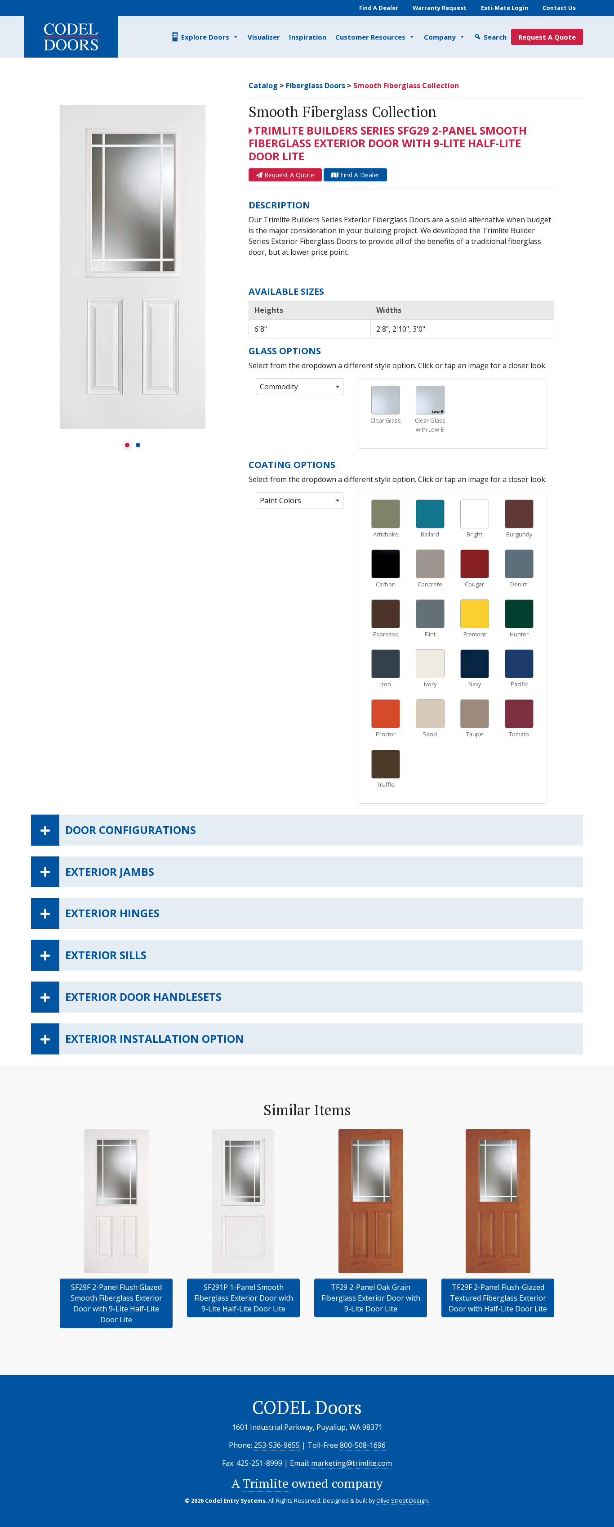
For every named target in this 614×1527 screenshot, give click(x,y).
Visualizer (264, 36)
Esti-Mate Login (504, 8)
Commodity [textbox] (279, 387)
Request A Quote (547, 36)
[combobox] (299, 386)
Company (440, 36)
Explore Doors (205, 36)
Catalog (263, 85)
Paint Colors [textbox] (280, 500)
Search (495, 36)
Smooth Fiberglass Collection (406, 85)
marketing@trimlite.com (351, 1463)
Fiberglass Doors (315, 85)
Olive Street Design (402, 1500)
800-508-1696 (363, 1445)
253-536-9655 (277, 1445)
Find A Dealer (378, 8)
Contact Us (559, 8)
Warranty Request (440, 8)
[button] (127, 445)
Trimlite (266, 1483)
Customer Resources (370, 36)
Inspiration (307, 36)
